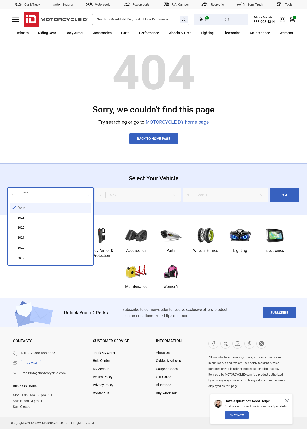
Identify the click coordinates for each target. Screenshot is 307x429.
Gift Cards (163, 377)
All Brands (163, 385)
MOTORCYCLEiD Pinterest (249, 344)
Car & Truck (32, 4)
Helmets (22, 33)
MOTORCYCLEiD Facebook (213, 344)
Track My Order (104, 353)
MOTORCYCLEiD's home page (177, 122)
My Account (102, 369)
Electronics (231, 33)
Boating (67, 4)
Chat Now (237, 415)
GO (284, 195)
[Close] (287, 400)
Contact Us (101, 393)
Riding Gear (47, 33)
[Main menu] (16, 19)
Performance (149, 33)
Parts (125, 33)
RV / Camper (180, 4)
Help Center (101, 361)
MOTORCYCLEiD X (225, 344)
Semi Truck (255, 4)
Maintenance (260, 33)
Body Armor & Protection (101, 253)
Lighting (207, 33)
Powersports (141, 4)
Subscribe (279, 313)
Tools (289, 4)
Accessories (102, 33)
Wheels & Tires (180, 33)
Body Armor (74, 33)
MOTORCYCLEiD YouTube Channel (237, 344)
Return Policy (102, 377)
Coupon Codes (167, 369)
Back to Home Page (153, 139)
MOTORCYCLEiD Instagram (261, 344)
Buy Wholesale (166, 393)
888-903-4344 (264, 22)
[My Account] (282, 19)
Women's (286, 33)
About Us (163, 353)
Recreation (218, 4)
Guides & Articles (168, 361)
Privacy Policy (103, 385)
